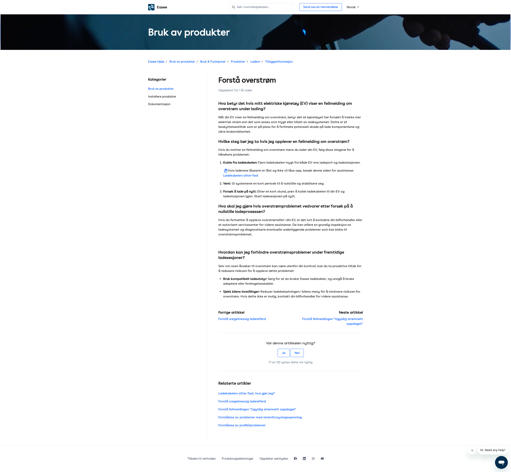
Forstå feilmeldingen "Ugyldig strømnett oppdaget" (257, 409)
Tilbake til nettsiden (201, 458)
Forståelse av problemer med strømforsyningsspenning (260, 417)
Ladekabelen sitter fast (240, 175)
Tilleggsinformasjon (279, 61)
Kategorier (157, 79)
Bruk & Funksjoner (213, 61)
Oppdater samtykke (273, 458)
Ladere (255, 61)
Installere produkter (162, 96)
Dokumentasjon (159, 104)
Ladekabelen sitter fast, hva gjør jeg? (246, 393)
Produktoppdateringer (238, 458)
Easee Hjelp (156, 61)
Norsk (352, 7)
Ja (283, 353)
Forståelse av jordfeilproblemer (242, 425)
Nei (297, 353)
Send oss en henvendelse (320, 7)
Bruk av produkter (182, 61)
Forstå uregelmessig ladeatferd (242, 319)
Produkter (238, 61)
